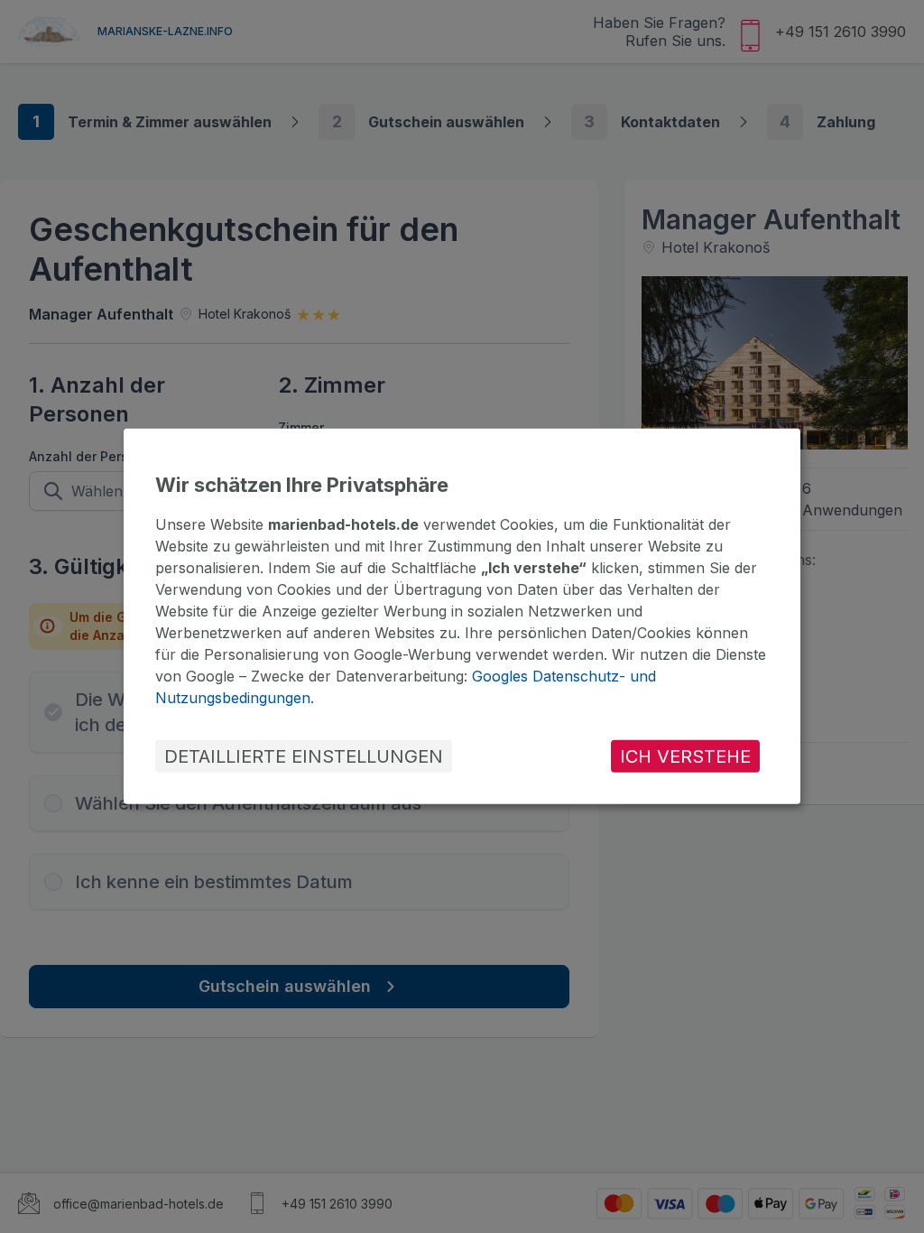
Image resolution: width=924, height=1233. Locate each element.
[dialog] (462, 616)
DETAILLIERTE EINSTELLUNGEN (303, 756)
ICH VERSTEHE (685, 756)
